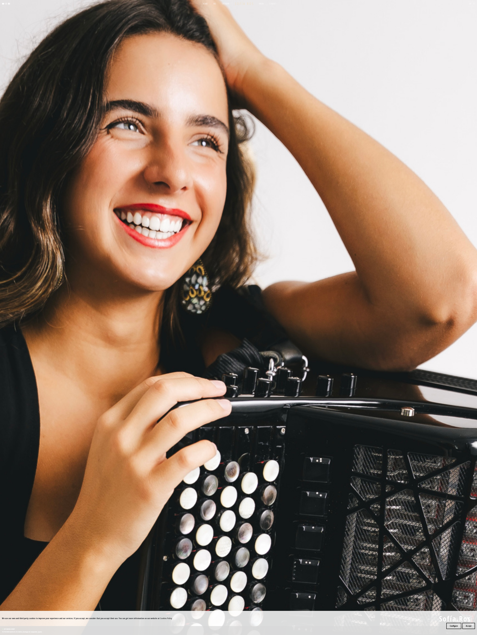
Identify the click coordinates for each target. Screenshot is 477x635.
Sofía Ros (244, 3)
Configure (454, 626)
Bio (214, 3)
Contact (272, 3)
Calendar (225, 3)
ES (474, 3)
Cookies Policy (166, 618)
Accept (469, 626)
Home (205, 3)
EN (470, 3)
